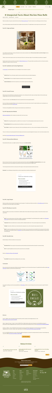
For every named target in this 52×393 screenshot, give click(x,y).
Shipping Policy (35, 372)
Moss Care (21, 376)
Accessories (14, 374)
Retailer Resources (28, 373)
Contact (21, 379)
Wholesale (27, 372)
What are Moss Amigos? (22, 372)
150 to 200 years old (41, 203)
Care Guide (21, 375)
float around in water (25, 20)
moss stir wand (15, 104)
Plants (13, 372)
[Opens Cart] (49, 6)
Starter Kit (19, 230)
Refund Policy (35, 374)
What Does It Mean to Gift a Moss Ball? (12, 253)
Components (14, 378)
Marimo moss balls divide (6, 115)
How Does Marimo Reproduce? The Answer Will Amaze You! (15, 135)
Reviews (27, 374)
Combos (14, 373)
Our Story (21, 374)
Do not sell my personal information (36, 379)
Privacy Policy (35, 373)
